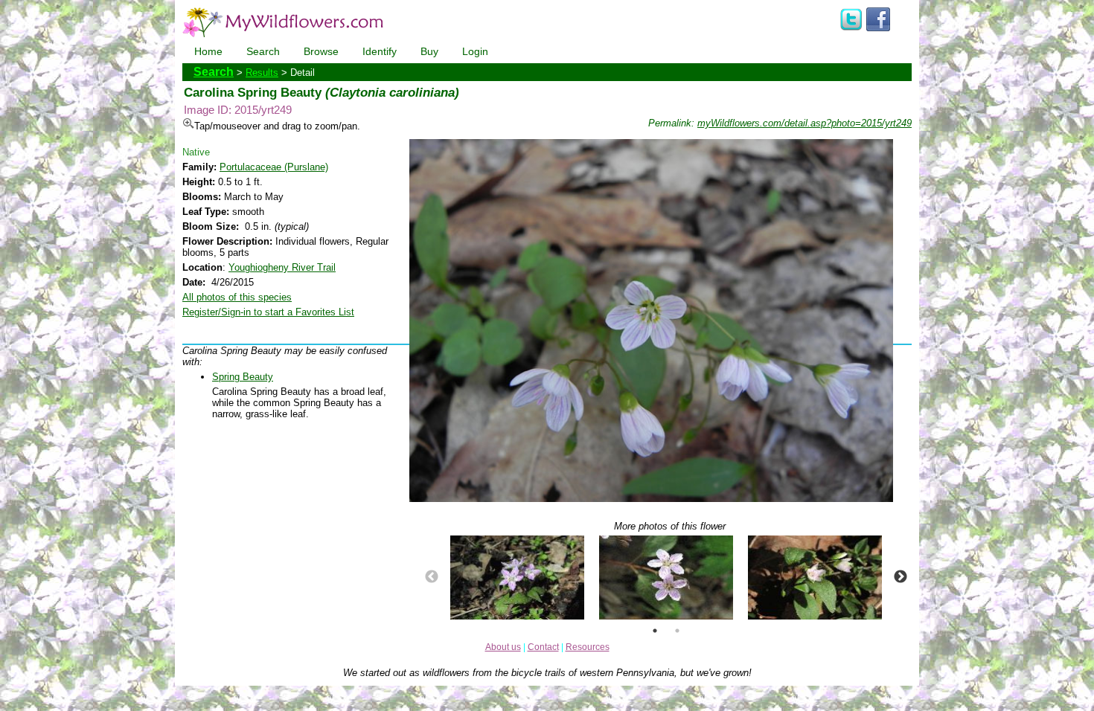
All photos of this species (237, 297)
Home (208, 51)
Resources (588, 647)
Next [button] (900, 577)
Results (262, 72)
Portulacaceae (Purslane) (274, 167)
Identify (379, 51)
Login (475, 51)
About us (503, 647)
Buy (429, 51)
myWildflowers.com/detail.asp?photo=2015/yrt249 (804, 123)
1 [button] (654, 630)
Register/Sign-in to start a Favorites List (268, 312)
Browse (321, 51)
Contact (543, 647)
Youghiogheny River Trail (282, 267)
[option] (517, 577)
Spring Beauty (242, 376)
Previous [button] (431, 577)
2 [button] (677, 630)
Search (263, 51)
